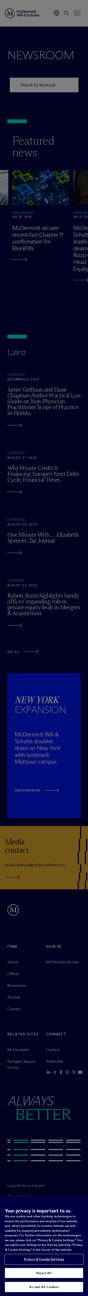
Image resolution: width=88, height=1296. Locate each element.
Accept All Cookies (43, 1287)
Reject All (43, 1273)
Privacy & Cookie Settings (44, 1259)
